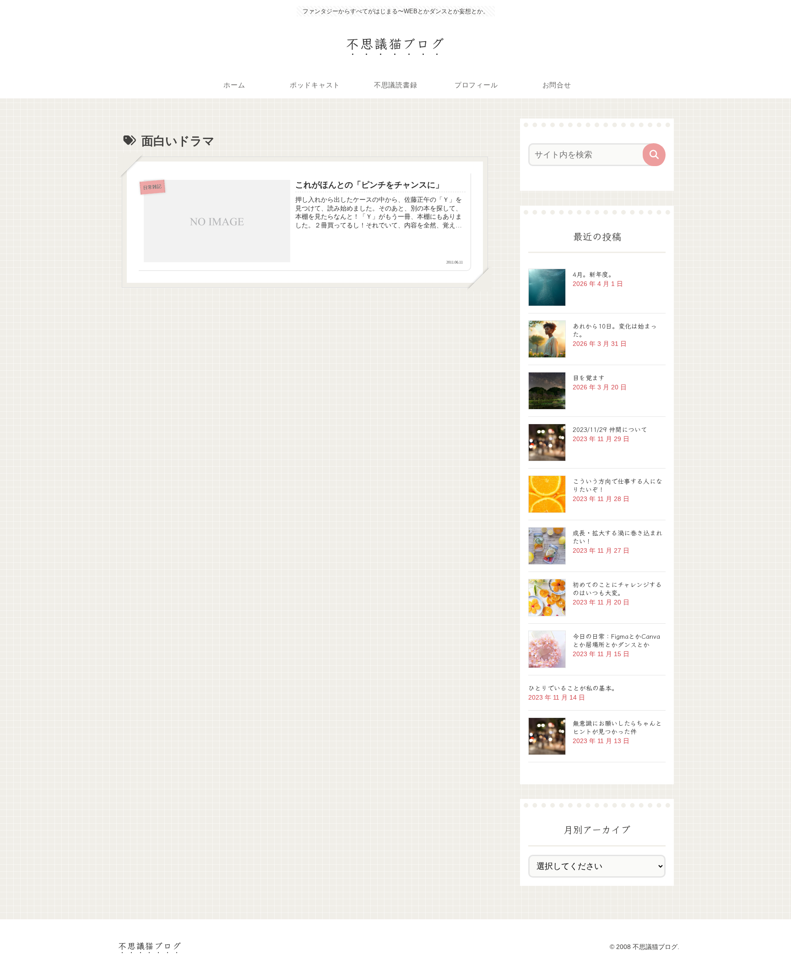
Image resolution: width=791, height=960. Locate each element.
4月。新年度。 (594, 274)
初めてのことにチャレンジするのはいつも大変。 (617, 588)
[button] (654, 154)
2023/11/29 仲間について (610, 429)
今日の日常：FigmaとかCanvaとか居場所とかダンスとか (616, 640)
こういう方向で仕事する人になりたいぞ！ (617, 485)
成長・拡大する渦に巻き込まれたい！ (617, 536)
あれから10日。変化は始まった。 (615, 330)
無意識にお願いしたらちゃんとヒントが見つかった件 (617, 727)
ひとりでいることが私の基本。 (573, 687)
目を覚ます (589, 377)
